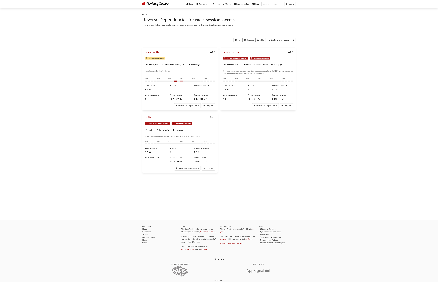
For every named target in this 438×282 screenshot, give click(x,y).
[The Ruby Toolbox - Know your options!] (155, 4)
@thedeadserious (188, 249)
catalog (223, 239)
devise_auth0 (152, 52)
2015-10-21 (278, 99)
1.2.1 (196, 89)
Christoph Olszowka (208, 232)
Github (204, 249)
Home (144, 229)
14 (224, 99)
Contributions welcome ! (231, 243)
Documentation (148, 237)
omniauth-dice (231, 52)
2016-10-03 (176, 161)
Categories (146, 232)
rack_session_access (215, 19)
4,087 (148, 89)
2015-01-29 (254, 99)
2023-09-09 (176, 99)
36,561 (227, 89)
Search (145, 243)
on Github (249, 239)
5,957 (148, 152)
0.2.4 (274, 89)
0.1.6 (196, 152)
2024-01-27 (200, 99)
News (144, 240)
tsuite (148, 117)
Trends (145, 234)
